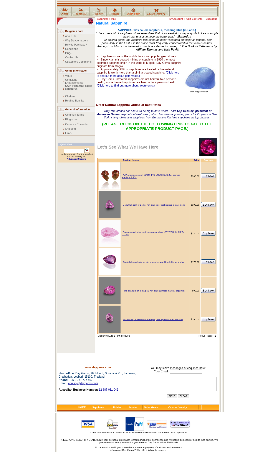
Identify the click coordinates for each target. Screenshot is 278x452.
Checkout (211, 19)
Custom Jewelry (177, 407)
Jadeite (132, 407)
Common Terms (74, 114)
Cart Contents (194, 19)
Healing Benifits (74, 100)
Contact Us (71, 57)
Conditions (71, 49)
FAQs (68, 53)
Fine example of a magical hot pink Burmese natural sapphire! (154, 291)
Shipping (70, 128)
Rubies (117, 407)
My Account (176, 19)
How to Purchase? (76, 44)
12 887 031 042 (108, 389)
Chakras (70, 96)
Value (68, 75)
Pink (113, 19)
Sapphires (102, 19)
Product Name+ (131, 160)
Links (68, 133)
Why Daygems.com (76, 40)
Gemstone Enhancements (74, 81)
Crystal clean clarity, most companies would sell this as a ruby (153, 262)
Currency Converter (76, 124)
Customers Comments (78, 61)
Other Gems (151, 407)
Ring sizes (71, 119)
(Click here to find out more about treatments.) (126, 85)
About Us (70, 36)
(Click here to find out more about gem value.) (138, 74)
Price (196, 160)
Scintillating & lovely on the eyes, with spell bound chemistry (153, 319)
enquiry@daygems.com (83, 383)
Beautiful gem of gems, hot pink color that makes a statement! (154, 205)
